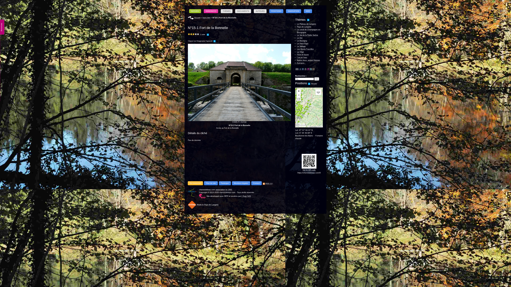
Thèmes (226, 11)
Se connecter (195, 183)
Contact (256, 183)
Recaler (314, 84)
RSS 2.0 (268, 184)
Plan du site (211, 183)
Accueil (195, 11)
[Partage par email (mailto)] (297, 69)
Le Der (300, 38)
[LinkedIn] (303, 69)
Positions (276, 11)
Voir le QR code (309, 170)
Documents (243, 11)
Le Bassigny (302, 41)
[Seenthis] (308, 69)
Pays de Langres (304, 27)
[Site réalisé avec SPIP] (202, 196)
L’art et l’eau (302, 57)
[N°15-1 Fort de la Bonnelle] (239, 82)
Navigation (293, 11)
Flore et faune (303, 55)
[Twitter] (311, 69)
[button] (297, 122)
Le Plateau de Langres (306, 24)
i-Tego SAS (246, 196)
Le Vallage (301, 46)
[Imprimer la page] (305, 69)
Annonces (211, 11)
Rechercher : (301, 76)
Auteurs (260, 11)
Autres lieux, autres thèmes (308, 60)
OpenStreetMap (313, 126)
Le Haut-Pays (302, 43)
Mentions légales (241, 183)
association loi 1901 (224, 190)
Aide (308, 11)
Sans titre (206, 18)
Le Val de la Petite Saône (307, 35)
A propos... (301, 63)
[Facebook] (300, 69)
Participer (225, 183)
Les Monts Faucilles (305, 49)
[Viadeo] (313, 69)
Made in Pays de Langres (207, 205)
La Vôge (300, 52)
